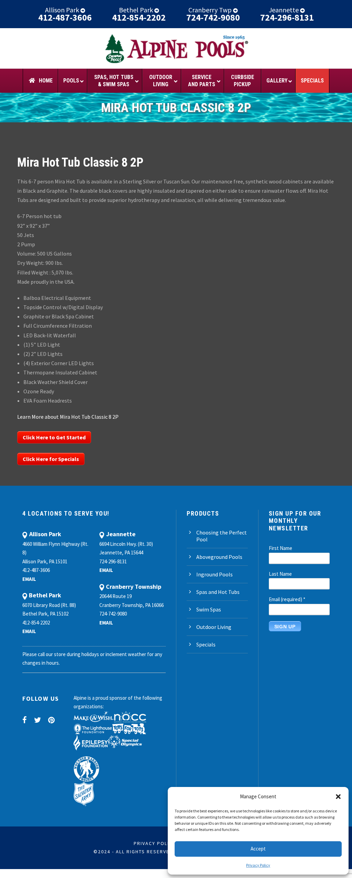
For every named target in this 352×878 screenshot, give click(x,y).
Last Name (280, 574)
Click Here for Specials (51, 458)
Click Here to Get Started (54, 437)
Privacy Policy (258, 865)
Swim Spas (208, 609)
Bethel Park (136, 9)
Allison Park (62, 9)
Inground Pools (214, 574)
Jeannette (284, 9)
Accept (258, 848)
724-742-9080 (213, 17)
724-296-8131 (287, 17)
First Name (280, 548)
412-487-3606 (65, 17)
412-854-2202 (139, 17)
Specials (206, 644)
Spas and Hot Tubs (218, 591)
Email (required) (287, 599)
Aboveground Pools (219, 556)
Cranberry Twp (210, 9)
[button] (338, 796)
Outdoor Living (213, 626)
